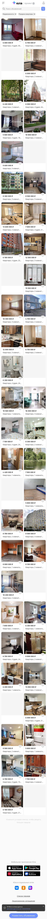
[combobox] (21, 9)
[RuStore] (32, 873)
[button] (20, 40)
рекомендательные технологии (18, 909)
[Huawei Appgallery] (15, 873)
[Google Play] (32, 867)
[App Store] (15, 867)
